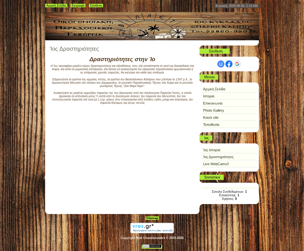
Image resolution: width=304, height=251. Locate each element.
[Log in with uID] (220, 64)
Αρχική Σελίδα (56, 5)
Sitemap (152, 218)
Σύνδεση (96, 5)
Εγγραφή (78, 5)
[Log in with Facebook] (229, 64)
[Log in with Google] (237, 64)
